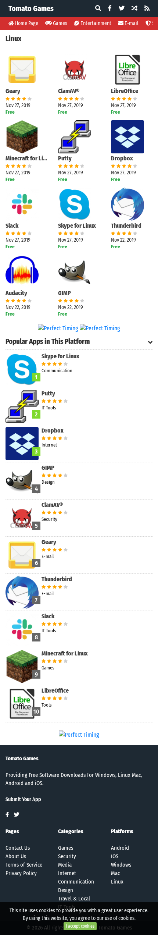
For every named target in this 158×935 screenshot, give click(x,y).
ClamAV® (68, 91)
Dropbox (122, 158)
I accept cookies (80, 926)
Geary (13, 91)
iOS (114, 856)
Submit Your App (23, 799)
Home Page (26, 23)
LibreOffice (124, 91)
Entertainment (95, 23)
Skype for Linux (77, 225)
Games (59, 23)
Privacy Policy (21, 873)
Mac (115, 873)
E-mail (131, 23)
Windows (121, 864)
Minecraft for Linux (26, 158)
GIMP (64, 292)
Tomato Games (31, 8)
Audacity (16, 292)
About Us (16, 856)
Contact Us (18, 848)
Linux (117, 881)
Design (65, 890)
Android (120, 848)
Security (67, 856)
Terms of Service (24, 864)
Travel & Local (74, 898)
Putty (65, 158)
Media (65, 864)
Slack (12, 225)
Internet (67, 873)
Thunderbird (126, 225)
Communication (76, 881)
